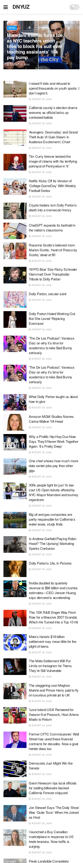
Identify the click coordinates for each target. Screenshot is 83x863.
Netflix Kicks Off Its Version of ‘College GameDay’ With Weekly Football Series (52, 185)
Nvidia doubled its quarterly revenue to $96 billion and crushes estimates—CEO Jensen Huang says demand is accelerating (53, 590)
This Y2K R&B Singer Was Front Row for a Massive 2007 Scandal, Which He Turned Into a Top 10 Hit (53, 617)
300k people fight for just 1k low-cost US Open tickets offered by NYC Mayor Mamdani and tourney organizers (53, 492)
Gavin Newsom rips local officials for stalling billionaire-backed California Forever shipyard (53, 788)
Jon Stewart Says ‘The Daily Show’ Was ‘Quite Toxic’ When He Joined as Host (54, 812)
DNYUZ (21, 7)
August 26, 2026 (19, 64)
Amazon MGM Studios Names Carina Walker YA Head (51, 419)
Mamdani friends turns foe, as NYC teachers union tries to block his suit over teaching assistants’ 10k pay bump (35, 46)
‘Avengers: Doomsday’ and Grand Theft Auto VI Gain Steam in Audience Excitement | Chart (53, 137)
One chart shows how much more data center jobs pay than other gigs (53, 465)
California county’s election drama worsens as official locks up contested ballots (53, 112)
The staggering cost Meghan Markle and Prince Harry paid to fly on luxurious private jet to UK (54, 690)
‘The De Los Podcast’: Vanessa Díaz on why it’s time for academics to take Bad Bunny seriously (51, 345)
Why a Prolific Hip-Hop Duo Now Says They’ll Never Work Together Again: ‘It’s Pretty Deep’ (53, 441)
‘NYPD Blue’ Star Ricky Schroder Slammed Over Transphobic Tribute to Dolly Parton (53, 274)
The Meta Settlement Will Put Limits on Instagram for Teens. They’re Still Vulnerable (50, 665)
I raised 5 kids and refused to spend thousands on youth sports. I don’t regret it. (54, 88)
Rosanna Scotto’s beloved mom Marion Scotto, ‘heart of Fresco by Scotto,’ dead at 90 (53, 250)
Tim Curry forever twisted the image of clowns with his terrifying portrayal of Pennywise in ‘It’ (53, 161)
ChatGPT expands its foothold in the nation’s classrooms (52, 227)
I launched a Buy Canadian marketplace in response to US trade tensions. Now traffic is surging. (51, 839)
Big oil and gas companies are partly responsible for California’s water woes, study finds (52, 519)
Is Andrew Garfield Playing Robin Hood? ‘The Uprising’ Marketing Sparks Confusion (52, 543)
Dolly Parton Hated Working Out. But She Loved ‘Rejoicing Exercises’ (52, 318)
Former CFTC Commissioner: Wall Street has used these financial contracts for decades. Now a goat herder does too (54, 741)
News (12, 27)
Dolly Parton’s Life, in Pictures (50, 563)
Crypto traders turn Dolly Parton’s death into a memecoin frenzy (53, 207)
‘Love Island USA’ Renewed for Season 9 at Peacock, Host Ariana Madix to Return (53, 714)
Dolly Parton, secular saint (47, 293)
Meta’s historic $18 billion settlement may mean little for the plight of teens (52, 641)
